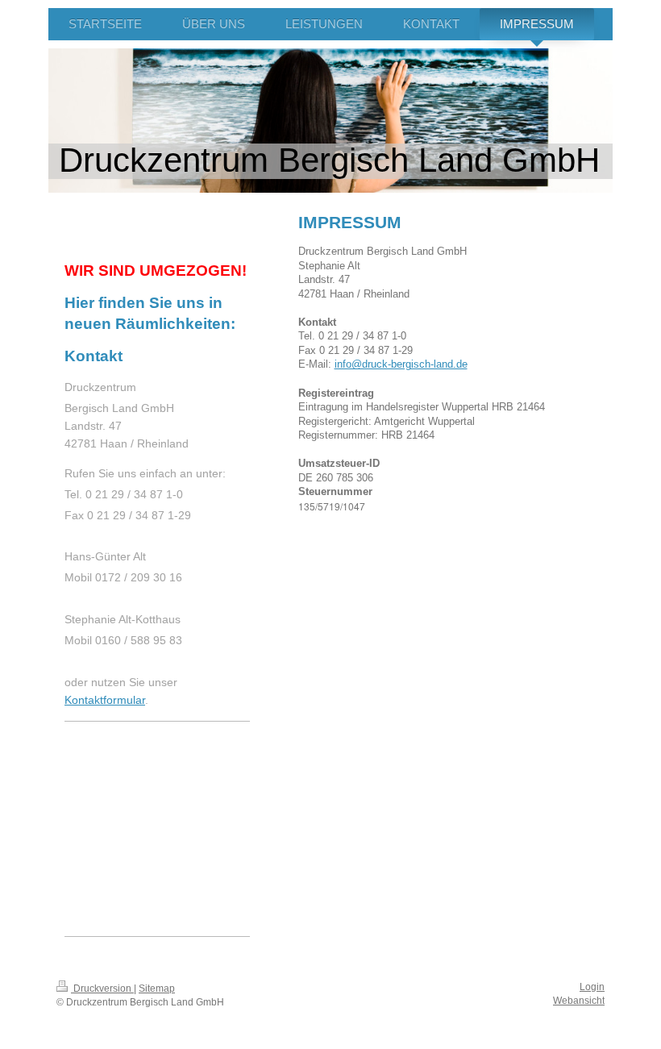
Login (592, 987)
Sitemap (157, 988)
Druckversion (102, 988)
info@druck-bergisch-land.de (401, 364)
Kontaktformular (104, 699)
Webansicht (579, 1000)
